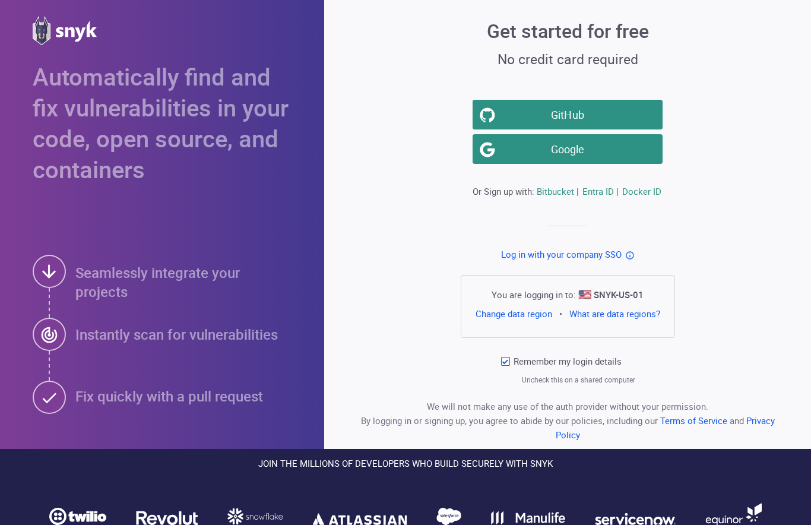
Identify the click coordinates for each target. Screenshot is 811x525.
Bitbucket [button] (555, 191)
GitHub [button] (568, 114)
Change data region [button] (514, 314)
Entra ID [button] (598, 191)
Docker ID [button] (641, 191)
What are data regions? (614, 314)
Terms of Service (695, 420)
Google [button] (567, 149)
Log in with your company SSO (561, 254)
